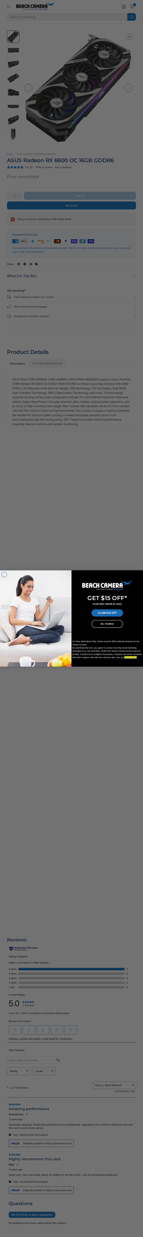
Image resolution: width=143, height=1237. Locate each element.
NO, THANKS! (107, 624)
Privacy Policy (130, 657)
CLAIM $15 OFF (107, 613)
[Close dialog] (4, 574)
